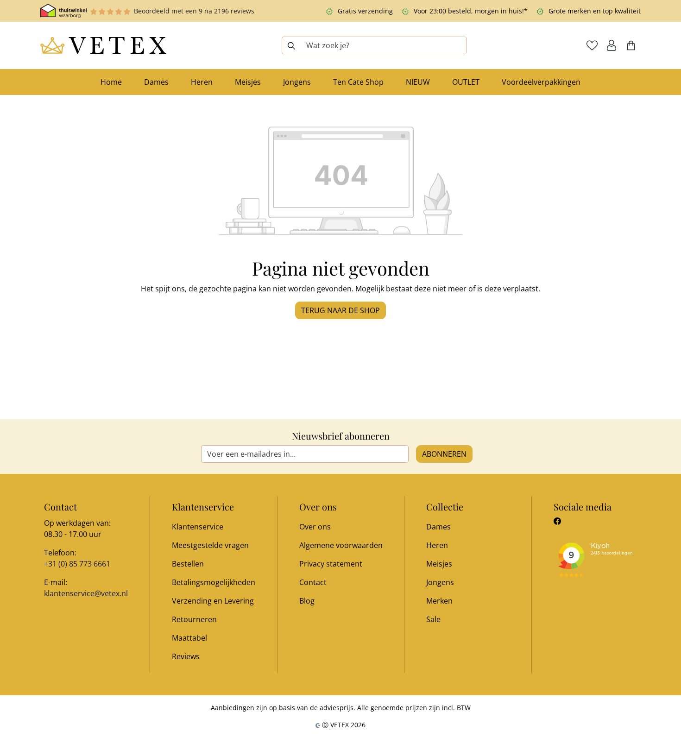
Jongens (440, 582)
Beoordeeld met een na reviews (194, 10)
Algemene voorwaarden (341, 545)
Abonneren (444, 454)
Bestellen (188, 564)
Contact (313, 582)
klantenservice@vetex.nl (86, 593)
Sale (433, 619)
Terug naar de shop (340, 310)
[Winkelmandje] (631, 45)
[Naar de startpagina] (103, 45)
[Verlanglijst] (592, 45)
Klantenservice (197, 527)
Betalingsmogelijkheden (213, 582)
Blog (307, 601)
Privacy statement (330, 564)
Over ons (315, 527)
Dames (438, 527)
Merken (439, 601)
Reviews (186, 656)
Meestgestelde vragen (210, 545)
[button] (611, 45)
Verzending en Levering (213, 601)
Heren (437, 545)
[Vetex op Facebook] (557, 521)
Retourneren (194, 619)
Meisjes (439, 564)
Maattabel (189, 638)
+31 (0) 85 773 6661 (77, 564)
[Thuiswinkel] (63, 11)
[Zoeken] (291, 45)
